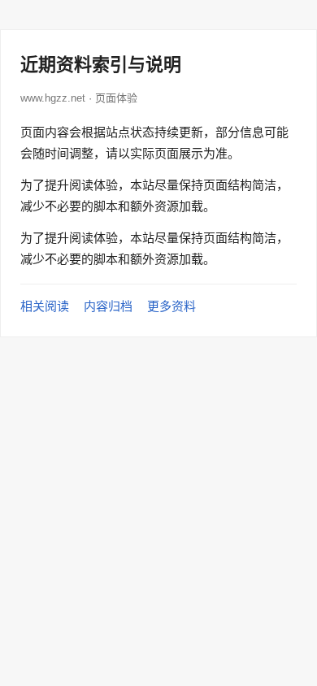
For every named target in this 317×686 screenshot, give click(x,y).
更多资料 (171, 306)
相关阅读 (44, 306)
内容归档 (108, 306)
